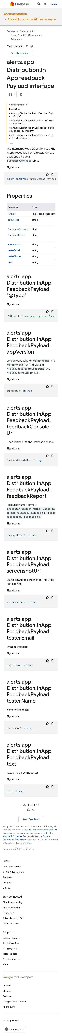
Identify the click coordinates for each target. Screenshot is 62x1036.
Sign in (54, 3)
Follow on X (8, 912)
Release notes (10, 953)
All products (9, 1006)
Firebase (11, 31)
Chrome (7, 990)
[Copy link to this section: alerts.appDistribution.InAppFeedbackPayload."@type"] (30, 296)
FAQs (5, 964)
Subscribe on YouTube (14, 918)
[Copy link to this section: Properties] (35, 196)
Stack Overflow (11, 943)
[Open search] (39, 4)
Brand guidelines (11, 959)
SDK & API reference (13, 871)
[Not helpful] (31, 46)
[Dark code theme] (47, 174)
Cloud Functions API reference (32, 19)
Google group (10, 948)
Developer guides (12, 866)
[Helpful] (26, 46)
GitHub (6, 887)
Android (7, 985)
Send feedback (19, 53)
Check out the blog (12, 902)
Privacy (16, 1020)
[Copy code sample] (52, 174)
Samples (7, 877)
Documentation (15, 14)
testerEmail (14, 250)
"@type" (12, 213)
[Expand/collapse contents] (27, 104)
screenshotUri (15, 244)
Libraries (7, 882)
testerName (14, 256)
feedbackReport (16, 235)
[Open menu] (5, 4)
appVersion (14, 219)
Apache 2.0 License (12, 836)
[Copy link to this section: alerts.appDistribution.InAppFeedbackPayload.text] (19, 764)
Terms (6, 1020)
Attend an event (11, 923)
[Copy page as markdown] (21, 94)
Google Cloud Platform (15, 1001)
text (10, 262)
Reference (16, 39)
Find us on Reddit (12, 907)
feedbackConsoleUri (18, 229)
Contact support (11, 937)
